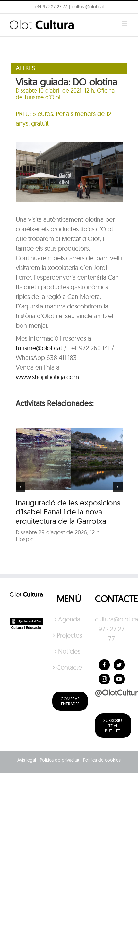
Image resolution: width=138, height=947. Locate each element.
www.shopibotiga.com (47, 377)
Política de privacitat (59, 760)
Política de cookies (102, 760)
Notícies (69, 651)
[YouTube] (119, 679)
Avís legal (26, 760)
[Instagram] (104, 679)
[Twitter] (119, 664)
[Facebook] (104, 664)
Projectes (69, 635)
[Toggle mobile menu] (125, 23)
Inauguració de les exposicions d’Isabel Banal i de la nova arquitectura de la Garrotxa (68, 512)
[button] (124, 9)
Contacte (69, 667)
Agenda (69, 619)
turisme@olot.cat (39, 348)
